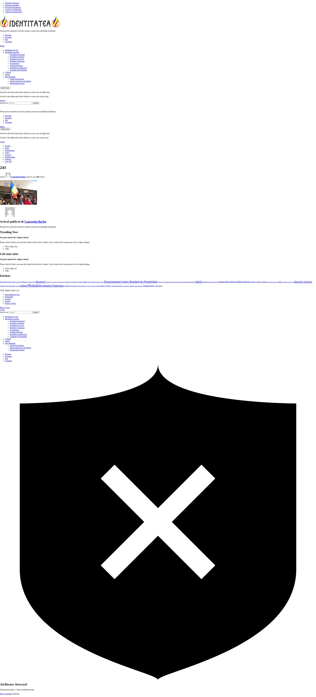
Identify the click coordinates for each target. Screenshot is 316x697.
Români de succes (17, 59)
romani (24, 285)
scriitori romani (91, 286)
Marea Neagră (214, 282)
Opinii (7, 75)
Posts (7, 148)
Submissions (10, 150)
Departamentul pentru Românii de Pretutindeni (131, 281)
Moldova (265, 282)
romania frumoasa (53, 285)
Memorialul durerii (17, 83)
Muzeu (280, 282)
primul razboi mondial (7, 286)
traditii (131, 286)
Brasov (25, 282)
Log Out (8, 162)
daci (85, 282)
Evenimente (14, 63)
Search (35, 103)
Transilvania (148, 286)
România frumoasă (17, 55)
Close (2, 310)
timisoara (126, 286)
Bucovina (32, 282)
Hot (6, 39)
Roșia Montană (82, 286)
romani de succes (70, 286)
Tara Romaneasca (117, 286)
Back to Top (5, 308)
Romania (34, 285)
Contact (8, 299)
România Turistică (12, 3)
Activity (8, 155)
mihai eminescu (243, 281)
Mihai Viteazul (257, 282)
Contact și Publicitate (13, 10)
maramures (206, 282)
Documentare (10, 77)
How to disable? (6, 694)
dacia (89, 282)
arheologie (19, 282)
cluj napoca (54, 282)
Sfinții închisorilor (17, 79)
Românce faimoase (17, 61)
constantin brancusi (70, 282)
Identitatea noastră (12, 52)
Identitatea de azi (11, 50)
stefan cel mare (105, 286)
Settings (8, 159)
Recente (8, 35)
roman (17, 286)
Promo (7, 301)
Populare (8, 37)
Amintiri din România (18, 70)
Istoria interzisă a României (20, 81)
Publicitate (9, 297)
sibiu (97, 286)
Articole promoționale (13, 12)
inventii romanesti (170, 282)
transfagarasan (138, 286)
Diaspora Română (12, 5)
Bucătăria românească (18, 68)
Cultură (8, 72)
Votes (7, 153)
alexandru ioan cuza (8, 282)
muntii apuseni (273, 282)
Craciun (80, 282)
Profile (7, 146)
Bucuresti (41, 281)
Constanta (61, 282)
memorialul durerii (227, 281)
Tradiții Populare (16, 66)
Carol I (48, 282)
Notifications (10, 157)
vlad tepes (158, 286)
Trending (8, 42)
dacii (94, 282)
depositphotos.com (12, 295)
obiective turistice (303, 281)
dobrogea (160, 282)
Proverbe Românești (13, 7)
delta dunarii (99, 282)
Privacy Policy (10, 303)
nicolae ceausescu (288, 282)
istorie (198, 281)
